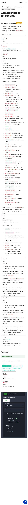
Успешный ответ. (6, 365)
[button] (20, 2)
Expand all (13, 413)
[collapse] (4, 417)
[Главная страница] (2, 7)
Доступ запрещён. (7, 368)
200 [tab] (6, 400)
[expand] (8, 428)
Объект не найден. (17, 368)
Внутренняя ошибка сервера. (9, 370)
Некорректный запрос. (17, 365)
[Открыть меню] (26, 2)
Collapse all (20, 413)
